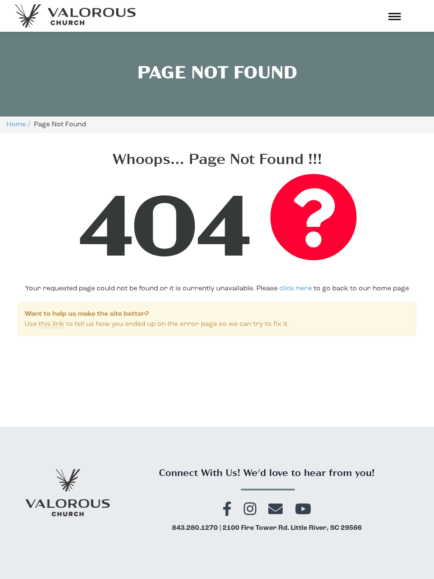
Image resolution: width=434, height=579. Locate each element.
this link (51, 324)
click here (295, 288)
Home (16, 124)
